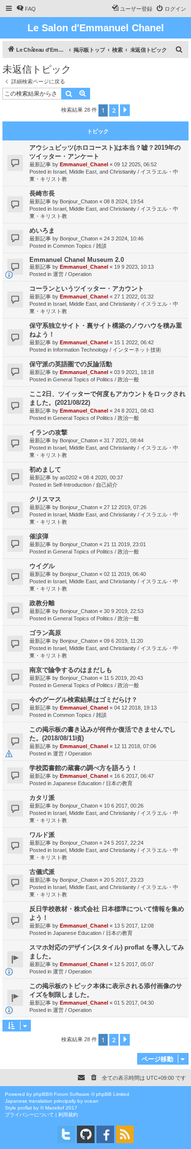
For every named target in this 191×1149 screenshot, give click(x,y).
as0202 (68, 477)
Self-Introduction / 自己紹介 (85, 485)
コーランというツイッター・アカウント (86, 288)
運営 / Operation (72, 274)
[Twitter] (66, 1134)
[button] (125, 110)
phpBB (41, 1094)
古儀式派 (42, 871)
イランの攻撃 (48, 432)
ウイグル (42, 566)
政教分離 (42, 603)
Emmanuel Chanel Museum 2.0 (76, 259)
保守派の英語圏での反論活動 (70, 364)
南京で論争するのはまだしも (70, 670)
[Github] (86, 1134)
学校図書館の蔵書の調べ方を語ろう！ (83, 768)
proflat (25, 1107)
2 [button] (114, 110)
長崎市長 (42, 193)
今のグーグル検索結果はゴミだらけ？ (83, 699)
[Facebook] (105, 1134)
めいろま (42, 230)
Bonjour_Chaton (79, 201)
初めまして (45, 469)
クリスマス (45, 499)
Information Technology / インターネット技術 (107, 350)
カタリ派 (42, 797)
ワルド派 (42, 834)
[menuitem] (26, 9)
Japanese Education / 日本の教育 (93, 783)
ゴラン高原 (45, 632)
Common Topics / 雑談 (80, 246)
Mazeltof (54, 1107)
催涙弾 (38, 536)
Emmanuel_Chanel (84, 164)
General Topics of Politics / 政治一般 (96, 379)
